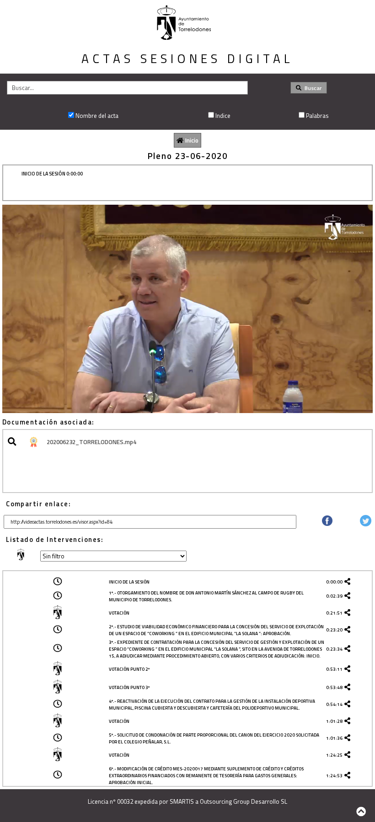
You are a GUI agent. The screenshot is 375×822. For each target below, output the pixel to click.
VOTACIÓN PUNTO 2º (129, 669)
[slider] (183, 406)
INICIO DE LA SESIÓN (129, 581)
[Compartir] (327, 523)
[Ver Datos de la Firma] (33, 442)
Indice (222, 115)
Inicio (191, 140)
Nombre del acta (96, 115)
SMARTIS (182, 801)
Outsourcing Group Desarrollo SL (243, 801)
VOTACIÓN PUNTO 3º (129, 687)
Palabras (317, 115)
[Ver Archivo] (13, 442)
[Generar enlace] (349, 582)
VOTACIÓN (119, 613)
